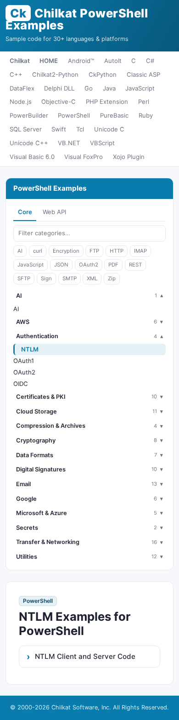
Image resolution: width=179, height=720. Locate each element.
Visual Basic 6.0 (32, 156)
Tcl (80, 129)
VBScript (102, 143)
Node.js (21, 101)
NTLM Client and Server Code (85, 656)
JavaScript (140, 88)
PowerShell (74, 115)
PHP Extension (107, 101)
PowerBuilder (29, 115)
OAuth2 (88, 264)
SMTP (69, 278)
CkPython (103, 74)
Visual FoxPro (83, 156)
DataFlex (22, 88)
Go (88, 88)
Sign (46, 278)
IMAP (140, 251)
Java (109, 88)
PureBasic (114, 115)
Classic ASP (143, 74)
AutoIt (113, 60)
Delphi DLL (59, 88)
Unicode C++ (29, 143)
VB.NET (69, 143)
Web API (54, 211)
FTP (94, 251)
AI (19, 251)
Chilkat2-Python (55, 74)
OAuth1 (23, 360)
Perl (143, 101)
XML (92, 278)
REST (135, 264)
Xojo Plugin (129, 156)
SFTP (23, 278)
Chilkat (20, 60)
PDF (113, 264)
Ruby (146, 115)
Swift (58, 129)
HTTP (116, 251)
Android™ (81, 60)
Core (25, 211)
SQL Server (26, 129)
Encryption (66, 251)
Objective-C (58, 101)
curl (37, 251)
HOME (48, 60)
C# (150, 60)
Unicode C (109, 129)
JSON (61, 264)
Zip (112, 278)
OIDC (20, 383)
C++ (16, 74)
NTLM (30, 349)
